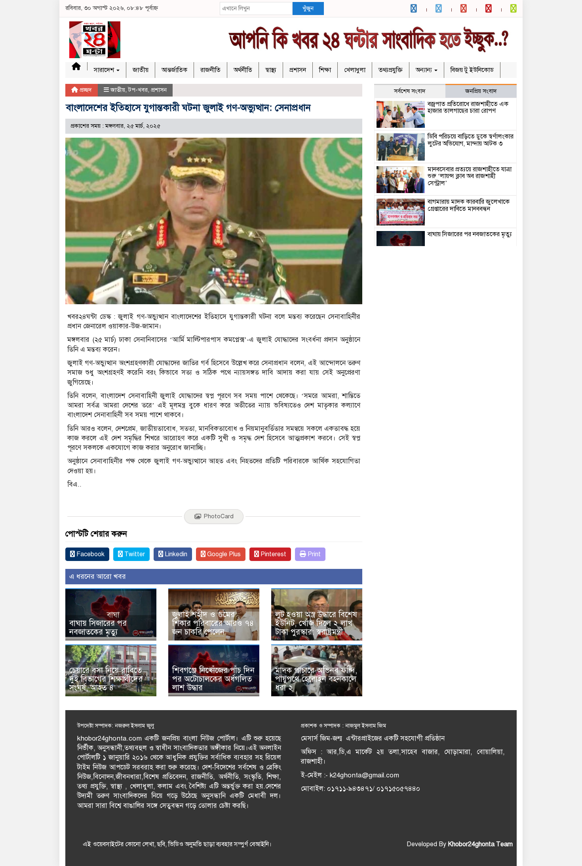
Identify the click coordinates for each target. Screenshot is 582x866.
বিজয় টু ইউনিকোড (472, 70)
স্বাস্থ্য (270, 70)
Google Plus (223, 554)
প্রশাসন (297, 70)
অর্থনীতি (243, 70)
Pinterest (272, 554)
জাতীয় (140, 70)
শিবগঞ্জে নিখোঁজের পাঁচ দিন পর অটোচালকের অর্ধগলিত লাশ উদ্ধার (213, 679)
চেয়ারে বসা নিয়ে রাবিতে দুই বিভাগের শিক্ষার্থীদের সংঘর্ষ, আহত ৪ (106, 679)
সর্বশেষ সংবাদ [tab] (410, 91)
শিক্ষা (325, 70)
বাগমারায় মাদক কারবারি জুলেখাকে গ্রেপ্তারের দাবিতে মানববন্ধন (469, 205)
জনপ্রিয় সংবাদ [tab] (481, 91)
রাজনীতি (210, 70)
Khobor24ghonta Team (480, 844)
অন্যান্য (425, 70)
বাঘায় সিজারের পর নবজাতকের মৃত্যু (98, 627)
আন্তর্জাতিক (174, 70)
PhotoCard (219, 516)
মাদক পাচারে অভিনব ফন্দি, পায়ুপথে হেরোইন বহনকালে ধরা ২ (316, 679)
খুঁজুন (308, 8)
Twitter (134, 554)
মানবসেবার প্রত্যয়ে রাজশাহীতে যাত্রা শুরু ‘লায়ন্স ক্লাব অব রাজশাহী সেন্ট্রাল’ (470, 176)
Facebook (90, 554)
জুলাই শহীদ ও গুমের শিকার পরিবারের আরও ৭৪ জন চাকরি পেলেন (213, 623)
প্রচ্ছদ (85, 89)
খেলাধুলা (354, 70)
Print (313, 554)
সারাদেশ (105, 70)
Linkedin (175, 554)
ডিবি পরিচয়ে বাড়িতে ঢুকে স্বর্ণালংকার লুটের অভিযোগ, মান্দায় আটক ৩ (471, 140)
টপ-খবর (138, 89)
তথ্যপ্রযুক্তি (390, 70)
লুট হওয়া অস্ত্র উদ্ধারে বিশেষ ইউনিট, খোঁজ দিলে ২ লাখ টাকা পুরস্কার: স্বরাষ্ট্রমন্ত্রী (316, 623)
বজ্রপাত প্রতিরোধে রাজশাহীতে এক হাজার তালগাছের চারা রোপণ (468, 107)
